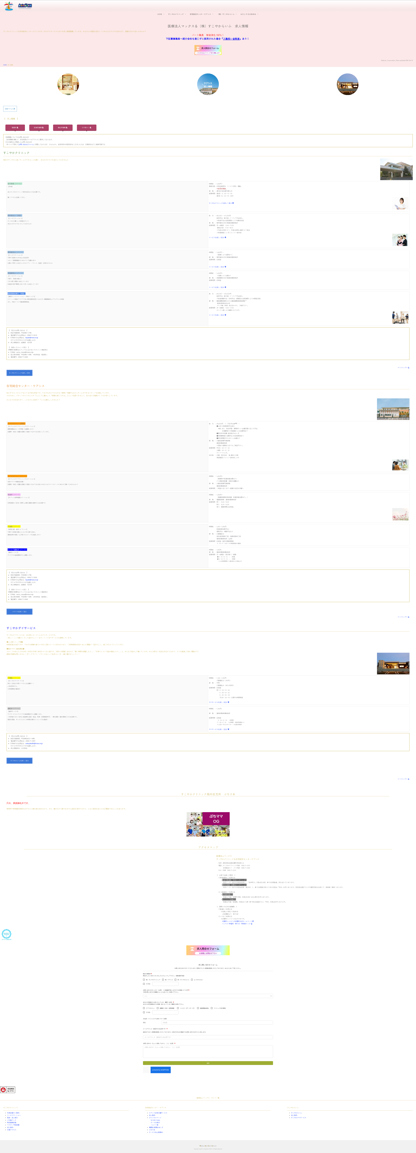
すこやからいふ (296, 1113)
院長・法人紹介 (12, 1117)
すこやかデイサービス (298, 1117)
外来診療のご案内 (13, 1113)
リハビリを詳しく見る (216, 237)
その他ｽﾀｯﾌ (85, 127)
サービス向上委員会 (156, 1132)
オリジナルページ (155, 1117)
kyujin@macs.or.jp (32, 337)
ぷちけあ (152, 1130)
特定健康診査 (11, 1122)
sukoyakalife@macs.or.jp (34, 743)
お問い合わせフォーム (26, 144)
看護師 (14, 127)
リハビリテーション (14, 1115)
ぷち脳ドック (11, 1120)
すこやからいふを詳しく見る (19, 760)
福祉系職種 (61, 127)
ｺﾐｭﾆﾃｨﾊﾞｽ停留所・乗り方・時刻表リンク (236, 924)
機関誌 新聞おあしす (156, 1127)
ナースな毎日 (155, 1122)
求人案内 (10, 1127)
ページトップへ (402, 367)
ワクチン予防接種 (13, 1125)
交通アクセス (9, 109)
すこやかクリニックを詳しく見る (220, 203)
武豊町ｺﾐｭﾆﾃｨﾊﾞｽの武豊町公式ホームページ (237, 921)
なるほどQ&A (155, 1120)
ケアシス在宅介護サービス (158, 1113)
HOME (5, 65)
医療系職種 (38, 127)
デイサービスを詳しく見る (218, 702)
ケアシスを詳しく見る (19, 611)
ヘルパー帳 (154, 1125)
